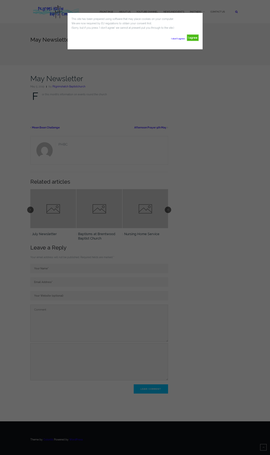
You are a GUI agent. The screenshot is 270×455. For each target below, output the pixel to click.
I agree (192, 37)
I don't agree (178, 38)
